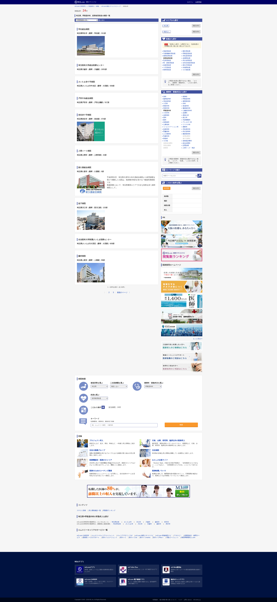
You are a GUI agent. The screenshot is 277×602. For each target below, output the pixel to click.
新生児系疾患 (187, 65)
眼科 (164, 120)
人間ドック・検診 (189, 148)
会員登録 (198, 2)
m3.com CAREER (83, 535)
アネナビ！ (178, 535)
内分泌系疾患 (187, 60)
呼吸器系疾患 (187, 53)
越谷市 (157, 522)
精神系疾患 (167, 70)
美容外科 (166, 108)
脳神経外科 (186, 108)
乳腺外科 (166, 136)
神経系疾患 (167, 51)
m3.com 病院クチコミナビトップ (111, 6)
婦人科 (185, 117)
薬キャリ (123, 537)
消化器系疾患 (187, 56)
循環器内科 (186, 101)
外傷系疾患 (186, 67)
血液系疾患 (167, 65)
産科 (164, 117)
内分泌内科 (186, 131)
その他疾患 (186, 70)
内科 (164, 96)
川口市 (138, 522)
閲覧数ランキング (109, 510)
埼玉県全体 (115, 522)
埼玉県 (166, 26)
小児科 (165, 103)
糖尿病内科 (186, 134)
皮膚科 (185, 113)
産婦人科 (186, 115)
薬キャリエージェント (109, 537)
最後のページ (122, 292)
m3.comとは (197, 599)
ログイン (190, 2)
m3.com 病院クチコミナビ (144, 535)
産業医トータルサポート (91, 537)
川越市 (148, 522)
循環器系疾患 (167, 56)
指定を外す (196, 25)
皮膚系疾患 (186, 58)
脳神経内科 (167, 99)
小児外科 (166, 113)
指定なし (167, 32)
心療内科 (166, 124)
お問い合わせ (188, 599)
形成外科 (186, 106)
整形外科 (166, 106)
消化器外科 (186, 129)
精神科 (185, 96)
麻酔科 (185, 127)
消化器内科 (167, 101)
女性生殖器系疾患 (189, 63)
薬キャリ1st (133, 537)
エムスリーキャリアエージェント (103, 535)
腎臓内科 (166, 131)
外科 (184, 103)
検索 (181, 425)
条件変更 (166, 188)
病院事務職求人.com (188, 537)
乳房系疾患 (167, 60)
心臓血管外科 (187, 110)
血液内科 (166, 129)
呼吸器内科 (186, 99)
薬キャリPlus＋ (158, 537)
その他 (165, 141)
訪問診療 (186, 145)
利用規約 (155, 599)
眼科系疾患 (186, 51)
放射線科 (166, 122)
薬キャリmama (145, 537)
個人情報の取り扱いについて (168, 599)
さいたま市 (128, 522)
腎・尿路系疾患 (168, 63)
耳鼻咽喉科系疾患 (169, 53)
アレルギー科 (187, 122)
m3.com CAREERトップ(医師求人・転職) (87, 6)
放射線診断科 (187, 141)
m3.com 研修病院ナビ (163, 535)
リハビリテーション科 (170, 127)
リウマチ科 (186, 124)
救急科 (165, 138)
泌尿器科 (166, 115)
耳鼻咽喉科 (186, 120)
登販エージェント (172, 537)
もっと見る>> (197, 339)
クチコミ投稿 (81, 510)
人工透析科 (167, 134)
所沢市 (166, 522)
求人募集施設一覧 (95, 510)
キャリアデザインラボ (124, 535)
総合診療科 (186, 143)
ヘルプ (180, 599)
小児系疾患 (167, 67)
